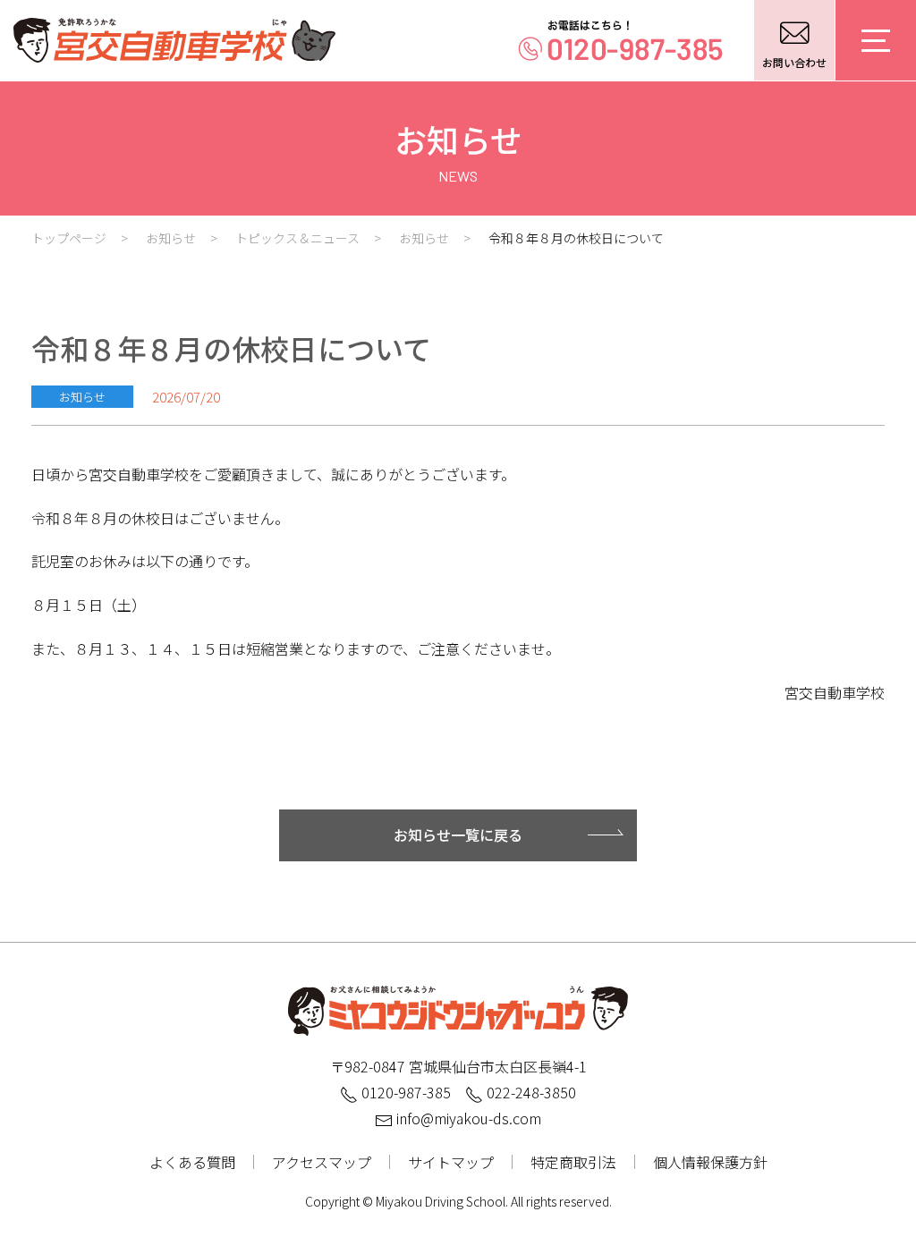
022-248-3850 (529, 1092)
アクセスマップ (321, 1162)
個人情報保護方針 (710, 1162)
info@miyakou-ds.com (467, 1118)
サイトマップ (451, 1162)
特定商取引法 (573, 1162)
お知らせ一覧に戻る (458, 834)
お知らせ (82, 396)
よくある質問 (192, 1162)
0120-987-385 (404, 1092)
